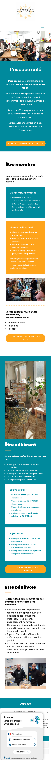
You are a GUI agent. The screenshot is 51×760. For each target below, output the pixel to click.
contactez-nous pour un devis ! (25, 338)
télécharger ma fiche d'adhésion (25, 569)
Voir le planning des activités (25, 143)
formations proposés (32, 473)
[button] (47, 713)
